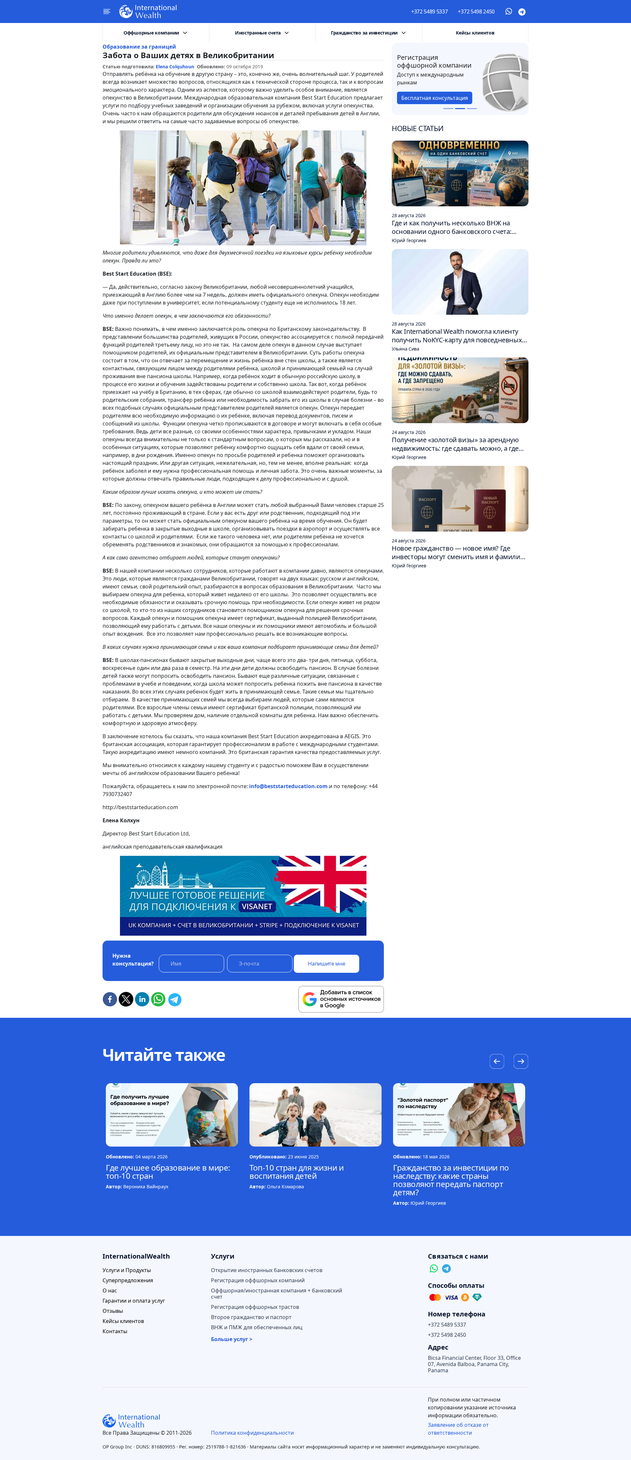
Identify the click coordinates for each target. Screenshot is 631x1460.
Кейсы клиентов (475, 33)
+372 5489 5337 (429, 11)
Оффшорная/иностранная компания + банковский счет (276, 1293)
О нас (110, 1290)
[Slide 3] (472, 108)
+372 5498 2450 (476, 11)
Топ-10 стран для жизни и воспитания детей (296, 1171)
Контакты (115, 1331)
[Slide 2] (460, 108)
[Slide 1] (448, 108)
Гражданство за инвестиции (364, 33)
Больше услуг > (231, 1339)
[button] (520, 1062)
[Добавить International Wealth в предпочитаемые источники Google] (341, 999)
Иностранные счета (258, 33)
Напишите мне (326, 963)
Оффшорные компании (151, 33)
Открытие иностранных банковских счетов (266, 1270)
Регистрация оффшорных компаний (258, 1280)
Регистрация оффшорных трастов (255, 1307)
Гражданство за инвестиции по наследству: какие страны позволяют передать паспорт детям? (451, 1179)
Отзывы (113, 1311)
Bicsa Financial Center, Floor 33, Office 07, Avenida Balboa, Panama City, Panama (474, 1364)
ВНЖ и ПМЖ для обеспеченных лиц (256, 1327)
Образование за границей (139, 46)
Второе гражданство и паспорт (251, 1317)
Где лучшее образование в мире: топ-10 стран (168, 1171)
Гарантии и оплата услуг (134, 1300)
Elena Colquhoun (175, 66)
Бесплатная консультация (434, 98)
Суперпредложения (128, 1280)
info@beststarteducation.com (288, 786)
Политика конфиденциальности (252, 1432)
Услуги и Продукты (127, 1270)
